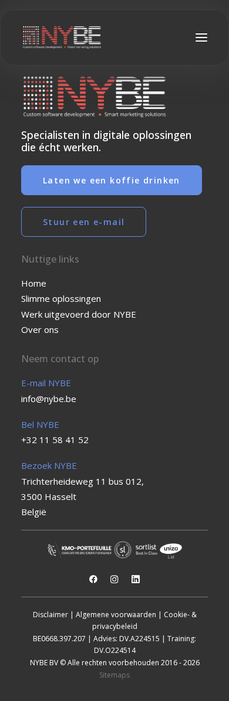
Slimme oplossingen (61, 298)
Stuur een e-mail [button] (83, 221)
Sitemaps (114, 675)
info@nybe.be (48, 398)
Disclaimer (50, 615)
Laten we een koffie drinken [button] (111, 180)
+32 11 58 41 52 (55, 439)
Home (33, 283)
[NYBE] (62, 37)
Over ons (40, 329)
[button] (201, 37)
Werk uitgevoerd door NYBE (78, 314)
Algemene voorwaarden (116, 615)
